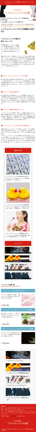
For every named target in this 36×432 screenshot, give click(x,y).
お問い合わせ (13, 416)
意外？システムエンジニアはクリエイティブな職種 (17, 328)
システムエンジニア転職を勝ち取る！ (18, 373)
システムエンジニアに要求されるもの (13, 290)
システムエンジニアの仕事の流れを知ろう (18, 176)
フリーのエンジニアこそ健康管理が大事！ (18, 233)
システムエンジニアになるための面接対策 (18, 205)
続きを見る (6, 305)
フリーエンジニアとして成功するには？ (18, 398)
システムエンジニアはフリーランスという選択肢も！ (17, 310)
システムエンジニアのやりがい (16, 385)
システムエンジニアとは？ (15, 360)
